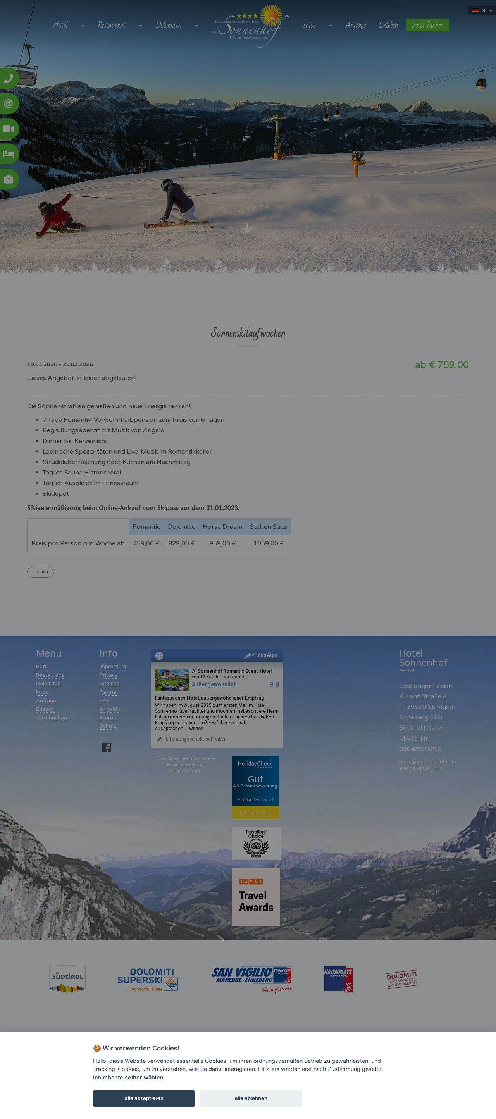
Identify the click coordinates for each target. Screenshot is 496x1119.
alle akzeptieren (144, 1098)
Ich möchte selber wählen (128, 1077)
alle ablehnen (251, 1098)
